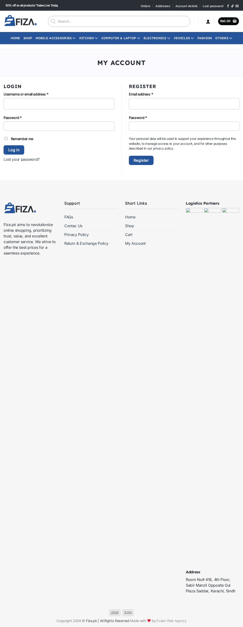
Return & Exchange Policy (86, 243)
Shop (27, 38)
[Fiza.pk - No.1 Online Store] (20, 21)
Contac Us (73, 225)
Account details (186, 6)
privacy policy (163, 148)
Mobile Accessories (54, 38)
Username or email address (33, 94)
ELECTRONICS (155, 38)
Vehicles (182, 38)
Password (19, 117)
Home (15, 38)
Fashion (204, 38)
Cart (128, 234)
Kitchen (86, 38)
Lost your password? (22, 159)
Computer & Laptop (118, 38)
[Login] (208, 21)
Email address (147, 94)
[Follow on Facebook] (228, 6)
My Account (135, 243)
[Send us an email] (237, 6)
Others (221, 38)
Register (141, 160)
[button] (228, 21)
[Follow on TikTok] (232, 6)
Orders (145, 6)
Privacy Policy (76, 234)
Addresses (162, 6)
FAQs (68, 217)
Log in (14, 150)
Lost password (213, 6)
